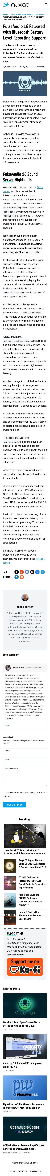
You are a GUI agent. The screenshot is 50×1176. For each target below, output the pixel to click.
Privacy (12, 1171)
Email (7, 759)
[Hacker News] (22, 577)
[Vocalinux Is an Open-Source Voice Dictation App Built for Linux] (25, 1005)
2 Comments (25, 1152)
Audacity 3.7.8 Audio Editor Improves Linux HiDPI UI (22, 1065)
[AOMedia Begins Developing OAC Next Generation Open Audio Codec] (25, 1129)
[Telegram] (43, 572)
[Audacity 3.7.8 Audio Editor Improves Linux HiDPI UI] (25, 1046)
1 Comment (39, 67)
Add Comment (11, 769)
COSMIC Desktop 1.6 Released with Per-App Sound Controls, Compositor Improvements (32, 882)
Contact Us (35, 1171)
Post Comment (14, 804)
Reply (7, 725)
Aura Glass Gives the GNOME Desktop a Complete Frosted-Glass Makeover (30, 900)
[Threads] (32, 572)
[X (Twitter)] (16, 572)
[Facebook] (27, 572)
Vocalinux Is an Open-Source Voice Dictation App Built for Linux (21, 1024)
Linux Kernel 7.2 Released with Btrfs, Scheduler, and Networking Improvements (24, 852)
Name (7, 751)
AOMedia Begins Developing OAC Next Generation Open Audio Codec (23, 1147)
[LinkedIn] (16, 577)
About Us (23, 1171)
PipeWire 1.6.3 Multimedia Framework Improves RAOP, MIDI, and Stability (23, 1106)
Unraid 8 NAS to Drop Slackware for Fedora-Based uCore (30, 915)
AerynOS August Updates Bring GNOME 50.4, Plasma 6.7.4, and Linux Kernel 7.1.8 (32, 864)
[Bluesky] (37, 572)
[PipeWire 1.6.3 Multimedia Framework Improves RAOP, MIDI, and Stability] (25, 1087)
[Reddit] (22, 572)
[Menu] (46, 4)
